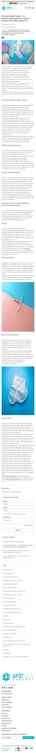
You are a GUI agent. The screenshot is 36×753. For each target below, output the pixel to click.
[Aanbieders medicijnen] (7, 750)
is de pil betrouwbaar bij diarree (14, 641)
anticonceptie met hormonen (13, 580)
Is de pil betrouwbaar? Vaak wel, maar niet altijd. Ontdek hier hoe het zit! (16, 551)
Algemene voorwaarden (9, 728)
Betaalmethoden (7, 721)
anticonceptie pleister (11, 584)
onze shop (26, 249)
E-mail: (5, 508)
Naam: (5, 501)
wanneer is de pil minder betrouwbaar (16, 657)
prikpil (6, 650)
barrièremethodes (15, 31)
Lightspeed (30, 746)
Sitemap (4, 726)
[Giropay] (18, 750)
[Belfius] (29, 748)
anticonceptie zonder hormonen (14, 591)
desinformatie (8, 623)
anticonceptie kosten (14, 30)
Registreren (5, 700)
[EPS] (21, 750)
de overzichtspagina (10, 476)
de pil (22, 31)
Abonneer (28, 737)
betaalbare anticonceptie (12, 609)
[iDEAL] (16, 748)
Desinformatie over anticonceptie (13, 542)
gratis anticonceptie (10, 630)
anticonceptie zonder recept (13, 595)
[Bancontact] (24, 748)
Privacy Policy (6, 718)
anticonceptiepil (9, 598)
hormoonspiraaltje (10, 634)
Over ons (4, 713)
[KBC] (16, 750)
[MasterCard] (18, 748)
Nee (15, 3)
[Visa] (21, 748)
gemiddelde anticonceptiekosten (11, 33)
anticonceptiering (9, 602)
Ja (10, 3)
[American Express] (32, 748)
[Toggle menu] (32, 8)
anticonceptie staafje (10, 587)
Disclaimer (5, 716)
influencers (7, 637)
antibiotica (7, 570)
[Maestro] (26, 748)
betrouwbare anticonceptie (12, 612)
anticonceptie (8, 573)
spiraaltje (12, 34)
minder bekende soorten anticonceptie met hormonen (16, 645)
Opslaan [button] (18, 530)
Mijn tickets (5, 705)
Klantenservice (6, 723)
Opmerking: (7, 517)
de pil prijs (27, 31)
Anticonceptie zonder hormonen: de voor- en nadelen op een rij (17, 557)
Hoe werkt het (6, 731)
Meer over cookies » (22, 3)
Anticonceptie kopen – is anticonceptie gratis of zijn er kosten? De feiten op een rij (16, 18)
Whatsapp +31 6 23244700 (9, 685)
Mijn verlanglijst (7, 707)
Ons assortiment (7, 694)
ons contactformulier (12, 480)
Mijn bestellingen (7, 702)
